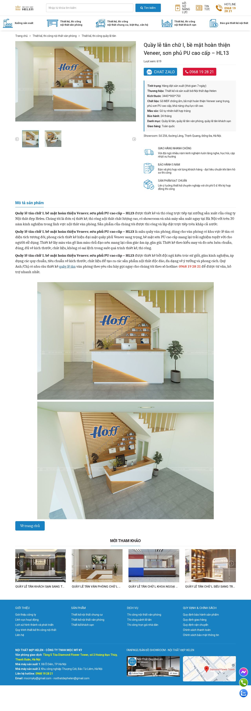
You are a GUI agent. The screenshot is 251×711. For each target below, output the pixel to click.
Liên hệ (19, 635)
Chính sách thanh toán (197, 629)
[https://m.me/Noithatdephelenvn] (243, 672)
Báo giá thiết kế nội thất (234, 23)
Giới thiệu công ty (25, 614)
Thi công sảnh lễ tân (139, 619)
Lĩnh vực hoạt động (27, 619)
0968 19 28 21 (201, 72)
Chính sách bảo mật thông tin (201, 635)
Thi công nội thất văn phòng (144, 614)
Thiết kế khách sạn (82, 624)
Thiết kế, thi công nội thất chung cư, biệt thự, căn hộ (127, 23)
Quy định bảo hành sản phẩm (201, 614)
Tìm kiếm (150, 8)
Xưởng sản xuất (24, 23)
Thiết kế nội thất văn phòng (87, 619)
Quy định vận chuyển (195, 624)
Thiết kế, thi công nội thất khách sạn (185, 23)
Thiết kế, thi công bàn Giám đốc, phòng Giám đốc (84, 33)
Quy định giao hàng (194, 619)
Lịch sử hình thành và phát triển (34, 624)
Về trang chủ (30, 526)
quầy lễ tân (67, 266)
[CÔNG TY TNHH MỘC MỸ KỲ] (24, 7)
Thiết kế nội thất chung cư (87, 614)
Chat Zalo (164, 72)
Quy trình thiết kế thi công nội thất (35, 629)
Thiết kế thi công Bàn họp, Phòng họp (76, 40)
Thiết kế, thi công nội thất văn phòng (71, 23)
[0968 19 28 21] (243, 682)
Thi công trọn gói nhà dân (142, 624)
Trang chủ (21, 35)
